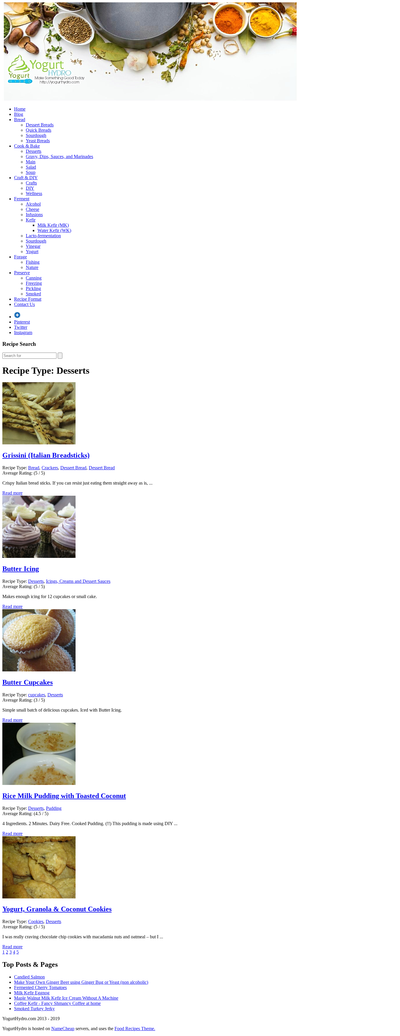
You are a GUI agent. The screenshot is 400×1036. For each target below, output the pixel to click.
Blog (18, 114)
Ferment (21, 198)
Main (30, 161)
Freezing (34, 283)
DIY (30, 188)
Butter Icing (20, 569)
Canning (34, 277)
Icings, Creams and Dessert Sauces (78, 581)
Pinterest (22, 321)
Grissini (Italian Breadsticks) (46, 455)
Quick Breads (38, 130)
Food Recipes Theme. (134, 1028)
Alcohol (33, 204)
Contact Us (24, 304)
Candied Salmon (29, 976)
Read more (12, 492)
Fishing (33, 262)
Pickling (33, 288)
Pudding (53, 808)
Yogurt (32, 251)
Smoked (33, 293)
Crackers (50, 467)
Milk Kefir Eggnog (31, 992)
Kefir (30, 219)
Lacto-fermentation (43, 235)
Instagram (23, 332)
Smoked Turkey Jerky (34, 1008)
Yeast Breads (38, 140)
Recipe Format (27, 299)
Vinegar (33, 246)
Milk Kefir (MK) (53, 225)
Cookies (35, 921)
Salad (31, 167)
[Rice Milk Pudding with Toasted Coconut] (39, 783)
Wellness (34, 193)
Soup (30, 172)
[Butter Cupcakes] (39, 669)
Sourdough (36, 135)
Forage (20, 256)
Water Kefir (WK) (54, 230)
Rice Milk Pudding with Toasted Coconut (64, 796)
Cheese (32, 209)
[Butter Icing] (39, 556)
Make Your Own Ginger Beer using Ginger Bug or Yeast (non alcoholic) (81, 982)
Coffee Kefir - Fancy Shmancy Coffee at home (57, 1003)
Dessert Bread (73, 467)
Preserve (22, 272)
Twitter (20, 327)
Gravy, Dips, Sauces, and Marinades (59, 156)
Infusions (34, 214)
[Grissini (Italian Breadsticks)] (39, 442)
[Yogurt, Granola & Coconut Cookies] (39, 896)
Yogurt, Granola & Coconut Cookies (57, 909)
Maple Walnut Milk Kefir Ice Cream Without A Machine (66, 998)
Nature (32, 267)
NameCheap (62, 1028)
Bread (19, 119)
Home (19, 108)
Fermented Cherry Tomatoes (40, 987)
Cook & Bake (27, 145)
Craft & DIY (26, 177)
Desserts (33, 151)
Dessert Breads (40, 124)
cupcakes (36, 694)
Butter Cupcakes (27, 682)
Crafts (31, 182)
